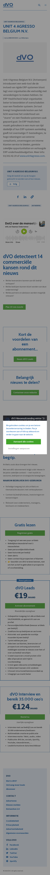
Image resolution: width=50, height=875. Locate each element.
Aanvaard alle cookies (23, 441)
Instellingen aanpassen (19, 448)
